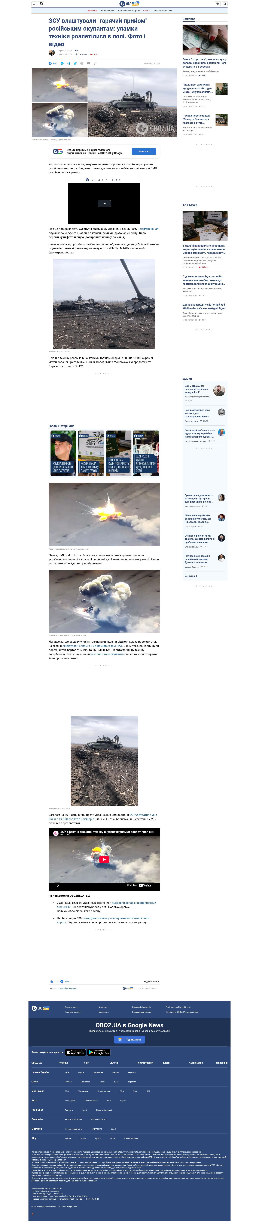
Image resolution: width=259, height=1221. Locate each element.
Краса (98, 1138)
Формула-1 (133, 1082)
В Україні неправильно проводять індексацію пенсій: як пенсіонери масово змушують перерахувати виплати (204, 249)
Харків (81, 1072)
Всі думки (190, 576)
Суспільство (196, 1062)
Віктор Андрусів (191, 421)
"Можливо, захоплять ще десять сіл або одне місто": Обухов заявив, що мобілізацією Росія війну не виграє (197, 88)
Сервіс (123, 1101)
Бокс (116, 1082)
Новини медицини (73, 1129)
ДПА (122, 1091)
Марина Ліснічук (65, 51)
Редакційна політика (67, 988)
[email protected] (67, 1199)
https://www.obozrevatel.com (130, 1152)
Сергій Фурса (190, 527)
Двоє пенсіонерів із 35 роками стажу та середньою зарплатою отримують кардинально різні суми (202, 260)
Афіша (68, 1138)
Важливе (189, 19)
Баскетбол (85, 1082)
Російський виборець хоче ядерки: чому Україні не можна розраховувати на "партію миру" (200, 433)
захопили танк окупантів (107, 654)
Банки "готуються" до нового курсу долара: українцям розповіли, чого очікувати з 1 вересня (205, 63)
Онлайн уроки (104, 1091)
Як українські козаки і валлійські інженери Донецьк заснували (197, 559)
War (76, 51)
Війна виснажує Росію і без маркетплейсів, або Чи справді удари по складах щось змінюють (199, 519)
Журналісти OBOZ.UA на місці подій (182, 1012)
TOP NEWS (190, 205)
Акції (109, 1101)
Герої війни (92, 10)
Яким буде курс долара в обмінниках (201, 71)
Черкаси (132, 1072)
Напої (84, 1110)
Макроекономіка (98, 1119)
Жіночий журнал (131, 1138)
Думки (187, 378)
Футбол (68, 1082)
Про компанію (71, 1007)
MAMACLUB (96, 1129)
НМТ (148, 1091)
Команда (103, 1007)
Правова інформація (141, 1007)
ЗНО (135, 1091)
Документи (104, 1012)
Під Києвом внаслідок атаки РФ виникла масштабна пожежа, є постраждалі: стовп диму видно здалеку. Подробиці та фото (203, 280)
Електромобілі (91, 1101)
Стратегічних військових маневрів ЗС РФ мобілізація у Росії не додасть (197, 99)
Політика (63, 1062)
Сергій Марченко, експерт (196, 441)
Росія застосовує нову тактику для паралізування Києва (197, 413)
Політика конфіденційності (178, 1007)
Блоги (166, 1062)
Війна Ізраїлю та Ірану (129, 10)
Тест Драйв (70, 1101)
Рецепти (69, 1110)
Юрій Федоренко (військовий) (197, 397)
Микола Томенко (192, 567)
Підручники (83, 1091)
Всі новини (222, 1062)
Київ (67, 1072)
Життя (114, 1062)
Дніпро (115, 1072)
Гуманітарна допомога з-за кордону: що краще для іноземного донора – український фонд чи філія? (199, 498)
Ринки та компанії (73, 1119)
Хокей (102, 1082)
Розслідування (145, 1062)
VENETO (147, 10)
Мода (112, 1138)
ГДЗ (67, 1091)
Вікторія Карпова (192, 506)
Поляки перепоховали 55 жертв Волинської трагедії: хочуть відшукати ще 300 (196, 119)
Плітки (83, 1138)
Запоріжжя (98, 1072)
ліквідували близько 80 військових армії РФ (92, 646)
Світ (86, 1062)
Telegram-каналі (148, 229)
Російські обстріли (163, 10)
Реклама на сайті (73, 1012)
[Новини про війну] (128, 989)
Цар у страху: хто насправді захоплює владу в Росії (196, 389)
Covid (113, 1129)
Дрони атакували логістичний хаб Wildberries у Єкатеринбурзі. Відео (204, 306)
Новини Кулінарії (104, 1110)
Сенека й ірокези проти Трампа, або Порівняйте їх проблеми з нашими (199, 539)
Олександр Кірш (192, 547)
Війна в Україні (108, 10)
